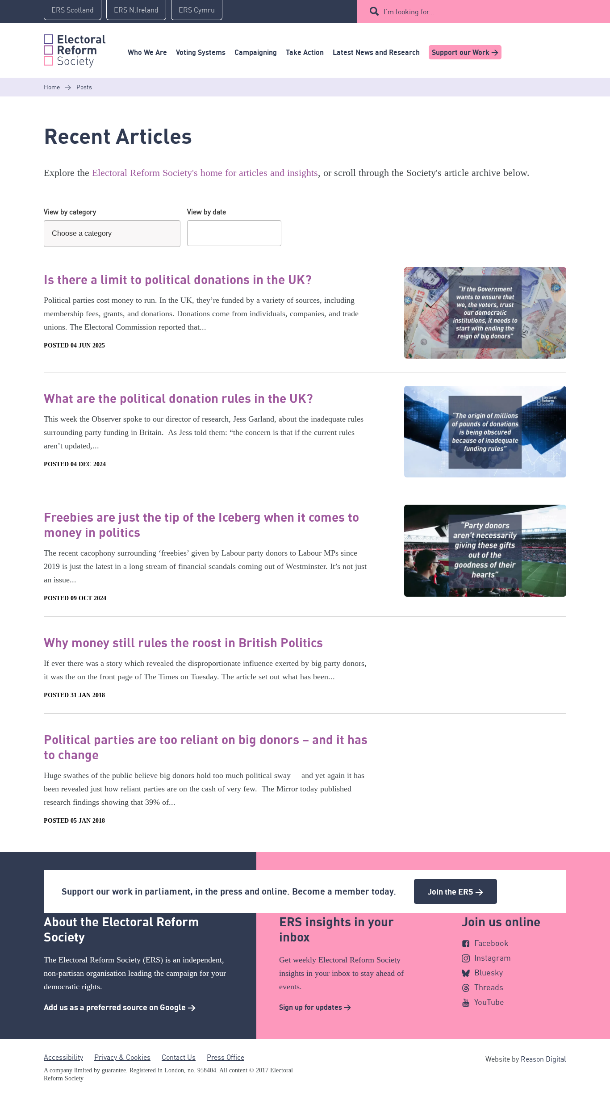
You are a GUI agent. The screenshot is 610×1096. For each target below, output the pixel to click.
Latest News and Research (376, 52)
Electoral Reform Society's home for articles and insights (205, 172)
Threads (488, 987)
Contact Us (179, 1057)
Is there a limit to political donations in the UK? (178, 279)
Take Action (305, 52)
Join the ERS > (455, 891)
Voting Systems (201, 52)
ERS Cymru (197, 9)
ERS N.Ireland (136, 9)
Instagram (492, 957)
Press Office (225, 1057)
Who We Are (147, 52)
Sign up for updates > (315, 1007)
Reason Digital (543, 1058)
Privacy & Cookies (122, 1057)
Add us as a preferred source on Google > (120, 1007)
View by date (206, 211)
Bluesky (488, 972)
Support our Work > (465, 52)
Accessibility (63, 1057)
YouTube (489, 1002)
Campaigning (255, 52)
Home (52, 87)
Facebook (491, 943)
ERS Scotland (72, 9)
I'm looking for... (409, 11)
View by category (70, 211)
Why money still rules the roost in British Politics (183, 642)
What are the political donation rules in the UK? (178, 398)
